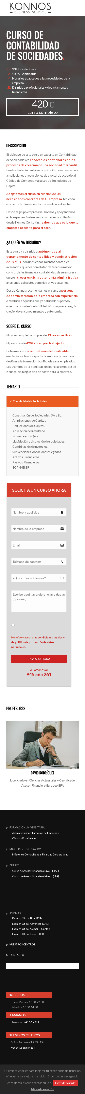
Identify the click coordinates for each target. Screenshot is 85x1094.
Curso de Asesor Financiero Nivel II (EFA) (35, 876)
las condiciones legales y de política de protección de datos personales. (38, 642)
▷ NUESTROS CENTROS (20, 944)
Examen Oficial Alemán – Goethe (31, 928)
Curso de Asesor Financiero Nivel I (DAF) (35, 870)
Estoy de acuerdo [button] (65, 1083)
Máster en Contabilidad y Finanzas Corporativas (40, 854)
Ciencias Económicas (24, 838)
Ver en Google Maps (22, 1047)
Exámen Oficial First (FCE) (27, 918)
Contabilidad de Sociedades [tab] (30, 401)
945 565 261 (31, 1022)
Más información (42, 1089)
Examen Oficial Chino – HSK (28, 934)
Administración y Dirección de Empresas (35, 833)
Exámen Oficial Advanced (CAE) (30, 923)
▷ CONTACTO (15, 954)
